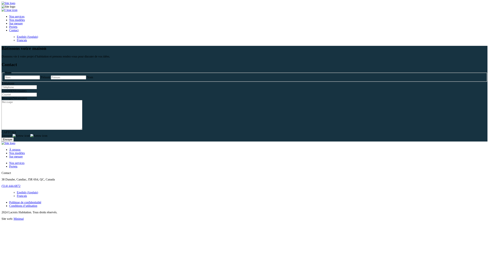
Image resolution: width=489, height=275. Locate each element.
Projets (13, 26)
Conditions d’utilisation (23, 205)
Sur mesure (16, 23)
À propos (14, 149)
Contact (14, 30)
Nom (90, 77)
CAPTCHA (9, 132)
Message (14, 98)
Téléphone (8, 83)
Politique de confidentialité (25, 202)
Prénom (45, 77)
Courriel (14, 90)
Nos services (16, 16)
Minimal (19, 218)
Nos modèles (17, 20)
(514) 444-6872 (11, 186)
